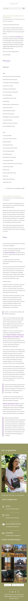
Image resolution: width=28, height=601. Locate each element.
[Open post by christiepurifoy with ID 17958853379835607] (20, 551)
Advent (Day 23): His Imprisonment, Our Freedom (13, 16)
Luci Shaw (18, 36)
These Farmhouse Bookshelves (12, 196)
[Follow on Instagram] (12, 592)
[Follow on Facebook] (10, 592)
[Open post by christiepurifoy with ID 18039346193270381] (7, 563)
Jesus (23, 19)
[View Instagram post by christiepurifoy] (12, 555)
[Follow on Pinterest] (15, 592)
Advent (20, 19)
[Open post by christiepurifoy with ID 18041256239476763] (20, 563)
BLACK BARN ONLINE (13, 524)
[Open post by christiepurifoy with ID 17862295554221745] (7, 551)
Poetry (4, 21)
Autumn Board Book (10, 252)
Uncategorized (9, 21)
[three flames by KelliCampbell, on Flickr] (6, 61)
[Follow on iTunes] (18, 592)
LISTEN (8, 506)
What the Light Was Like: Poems (11, 403)
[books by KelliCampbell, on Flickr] (5, 237)
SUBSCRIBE (9, 533)
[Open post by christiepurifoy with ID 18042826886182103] (7, 576)
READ (7, 515)
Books (19, 198)
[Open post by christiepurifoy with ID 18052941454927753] (20, 576)
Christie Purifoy (7, 19)
